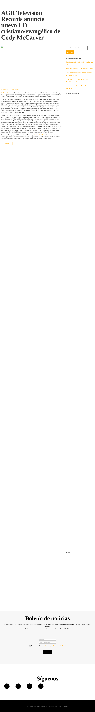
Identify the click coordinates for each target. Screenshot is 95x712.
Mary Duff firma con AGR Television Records (79, 68)
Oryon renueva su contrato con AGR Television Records (77, 80)
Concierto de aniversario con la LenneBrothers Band (79, 63)
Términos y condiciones (51, 646)
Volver (7, 143)
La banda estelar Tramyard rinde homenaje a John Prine (79, 87)
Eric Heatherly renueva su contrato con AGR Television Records (79, 74)
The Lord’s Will (38, 135)
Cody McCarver (15, 89)
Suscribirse (48, 652)
